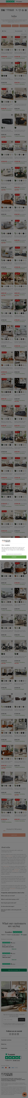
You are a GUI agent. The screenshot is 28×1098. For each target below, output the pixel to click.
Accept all (14, 556)
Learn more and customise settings (14, 554)
